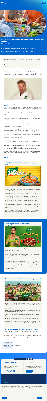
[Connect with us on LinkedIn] (14, 371)
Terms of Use (25, 387)
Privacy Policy (32, 387)
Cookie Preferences (19, 389)
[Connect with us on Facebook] (5, 371)
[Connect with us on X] (8, 371)
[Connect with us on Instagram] (11, 371)
